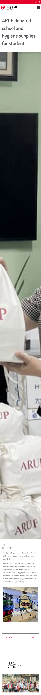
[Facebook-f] (32, 1)
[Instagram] (35, 1)
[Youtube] (39, 1)
